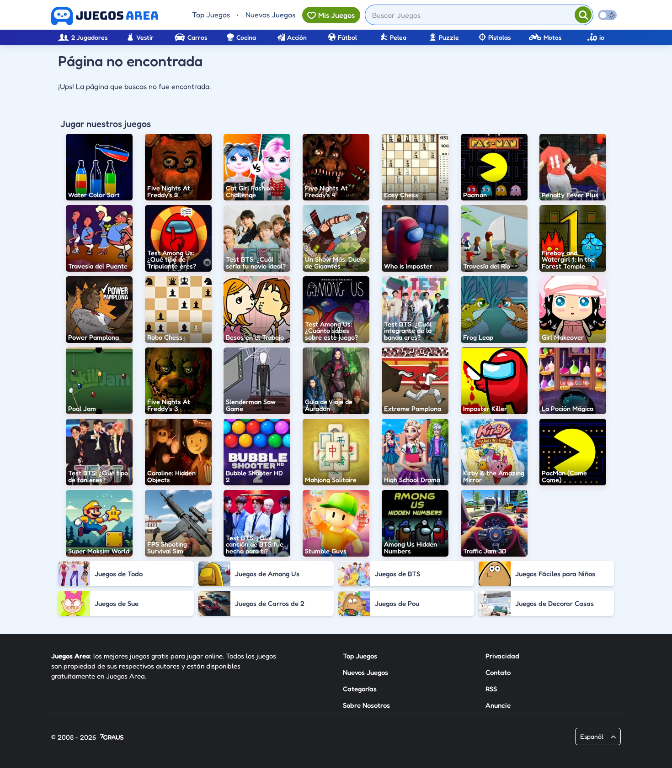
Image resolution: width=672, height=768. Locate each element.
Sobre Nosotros (366, 705)
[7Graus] (111, 737)
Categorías (360, 688)
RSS (491, 688)
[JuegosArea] (104, 16)
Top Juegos (211, 14)
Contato (498, 672)
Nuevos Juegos (270, 14)
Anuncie (498, 705)
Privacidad (502, 656)
